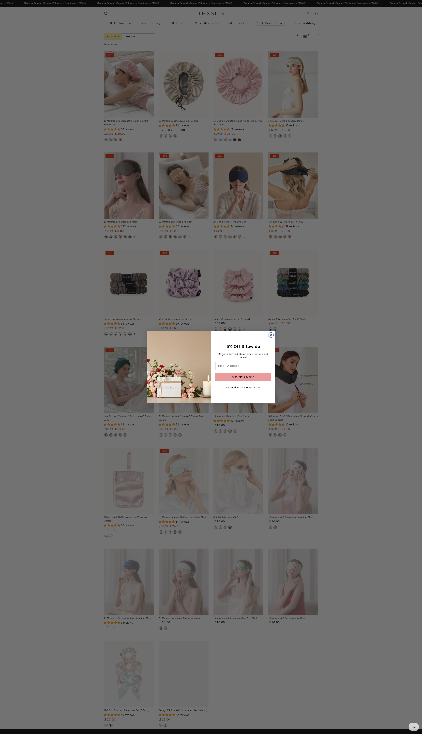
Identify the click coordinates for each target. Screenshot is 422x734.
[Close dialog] (271, 334)
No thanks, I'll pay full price (243, 387)
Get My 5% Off (243, 376)
